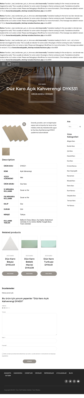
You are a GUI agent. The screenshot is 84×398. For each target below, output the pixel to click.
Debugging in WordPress (37, 8)
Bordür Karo (71, 146)
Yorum (4, 312)
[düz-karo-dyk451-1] (49, 244)
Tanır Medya (36, 390)
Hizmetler (29, 373)
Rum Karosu (71, 190)
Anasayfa (7, 373)
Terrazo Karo (71, 200)
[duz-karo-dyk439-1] (29, 244)
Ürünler (38, 373)
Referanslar (49, 373)
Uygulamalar (61, 373)
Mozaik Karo (71, 181)
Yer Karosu (70, 205)
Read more (10, 273)
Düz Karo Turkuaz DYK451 (49, 262)
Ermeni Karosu (72, 166)
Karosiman (70, 176)
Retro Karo (70, 186)
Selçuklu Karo (71, 196)
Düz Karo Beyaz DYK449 (10, 262)
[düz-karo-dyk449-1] (10, 244)
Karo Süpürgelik (72, 171)
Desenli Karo (71, 156)
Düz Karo (42, 84)
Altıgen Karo (71, 141)
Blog (71, 373)
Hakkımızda (18, 373)
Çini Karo (70, 151)
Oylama (4, 305)
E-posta (4, 345)
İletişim (8, 375)
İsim (3, 337)
